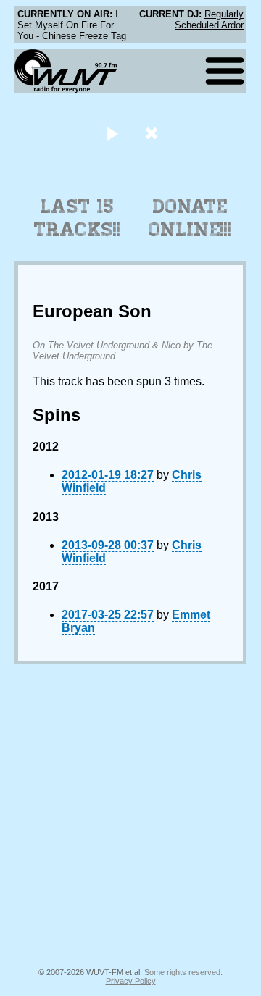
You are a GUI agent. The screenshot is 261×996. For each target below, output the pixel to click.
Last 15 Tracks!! (77, 218)
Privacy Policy (131, 980)
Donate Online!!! (190, 218)
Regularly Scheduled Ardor (209, 19)
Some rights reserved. (183, 972)
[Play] (112, 133)
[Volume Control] (153, 133)
